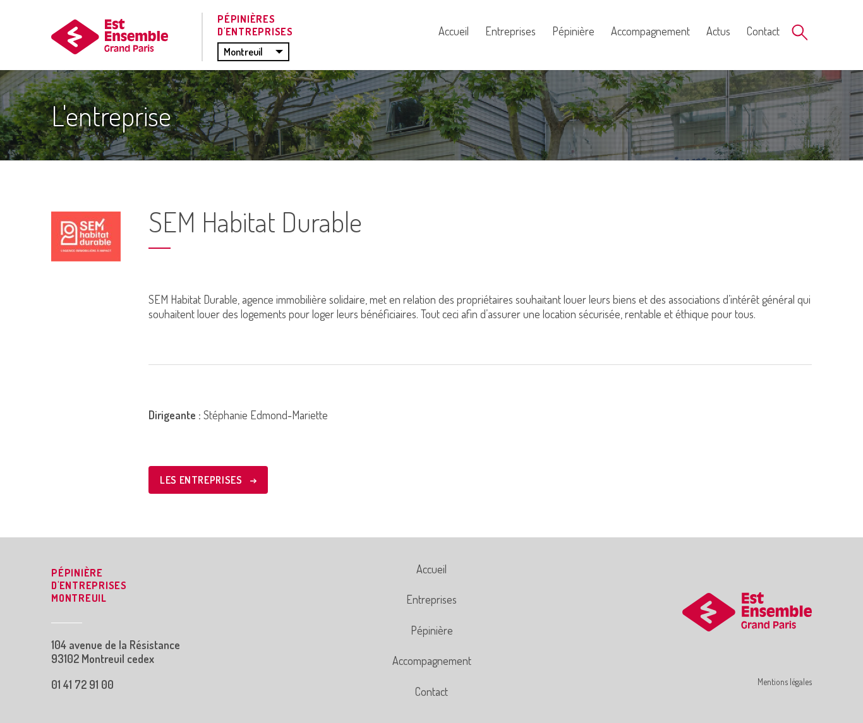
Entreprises (510, 31)
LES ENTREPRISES (202, 480)
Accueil (453, 31)
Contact (763, 31)
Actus (718, 31)
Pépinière (573, 31)
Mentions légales (784, 681)
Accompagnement (650, 31)
